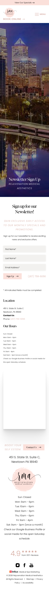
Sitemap (30, 579)
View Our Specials (23, 2)
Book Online (12, 19)
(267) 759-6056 (37, 276)
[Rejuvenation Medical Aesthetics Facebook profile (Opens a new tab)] (24, 565)
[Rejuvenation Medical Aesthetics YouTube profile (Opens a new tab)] (31, 565)
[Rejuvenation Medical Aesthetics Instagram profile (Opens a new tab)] (18, 565)
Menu (43, 14)
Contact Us (31, 447)
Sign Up (10, 276)
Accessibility (27, 582)
